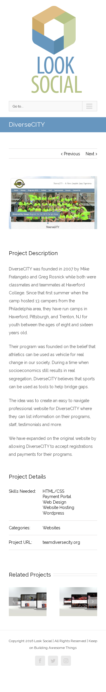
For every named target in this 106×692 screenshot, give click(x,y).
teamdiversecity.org (61, 542)
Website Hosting (58, 507)
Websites (51, 527)
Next (90, 153)
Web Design (54, 502)
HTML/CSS (53, 491)
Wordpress (53, 513)
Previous (72, 153)
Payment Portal (57, 496)
